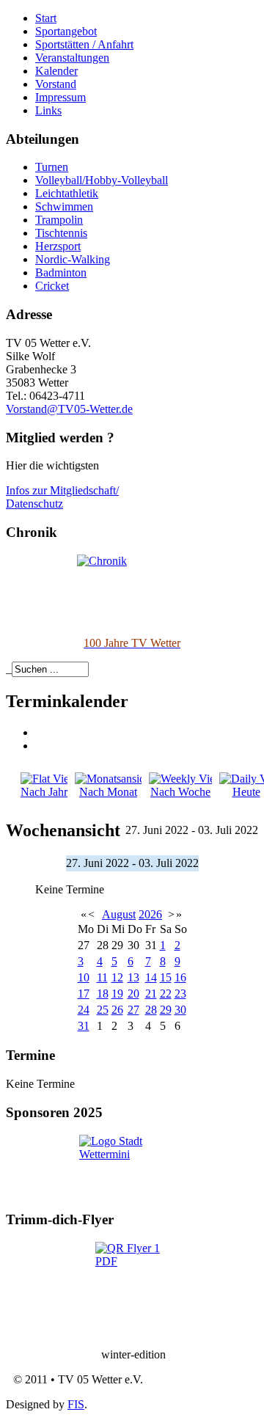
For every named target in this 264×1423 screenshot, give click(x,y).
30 (180, 1009)
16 (180, 977)
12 (117, 977)
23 (180, 993)
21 (151, 993)
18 (103, 993)
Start (45, 18)
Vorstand (55, 84)
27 (133, 1009)
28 (151, 1009)
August (119, 914)
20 (133, 993)
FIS (75, 1404)
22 (166, 993)
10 (83, 977)
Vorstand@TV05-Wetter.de (69, 409)
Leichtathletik (66, 193)
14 (151, 977)
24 (83, 1009)
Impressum (60, 97)
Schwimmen (64, 206)
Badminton (61, 272)
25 (103, 1009)
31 (83, 1026)
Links (48, 110)
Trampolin (59, 219)
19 (117, 993)
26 (117, 1009)
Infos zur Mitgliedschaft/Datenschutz (62, 497)
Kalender (56, 71)
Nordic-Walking (72, 259)
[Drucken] (40, 732)
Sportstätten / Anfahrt (84, 44)
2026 (150, 914)
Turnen (51, 167)
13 (133, 977)
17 (83, 993)
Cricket (52, 285)
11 (102, 977)
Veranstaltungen (72, 57)
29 (166, 1009)
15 (166, 977)
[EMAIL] (40, 745)
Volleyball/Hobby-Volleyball (101, 180)
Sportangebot (66, 31)
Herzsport (58, 246)
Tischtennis (61, 233)
